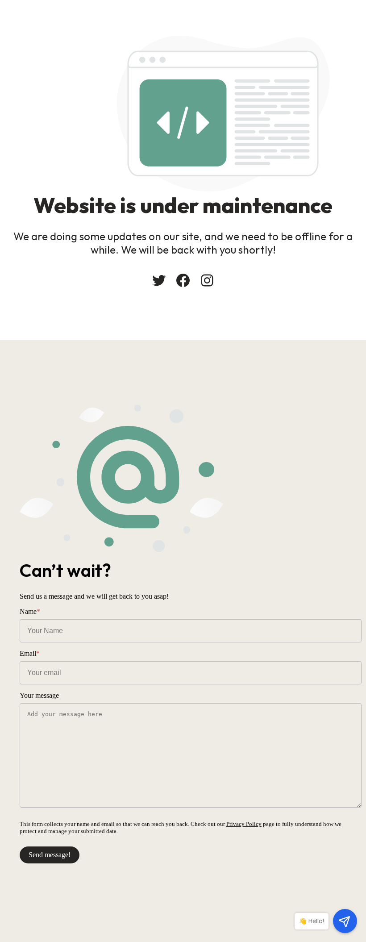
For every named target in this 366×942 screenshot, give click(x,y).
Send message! (50, 855)
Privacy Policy (244, 824)
